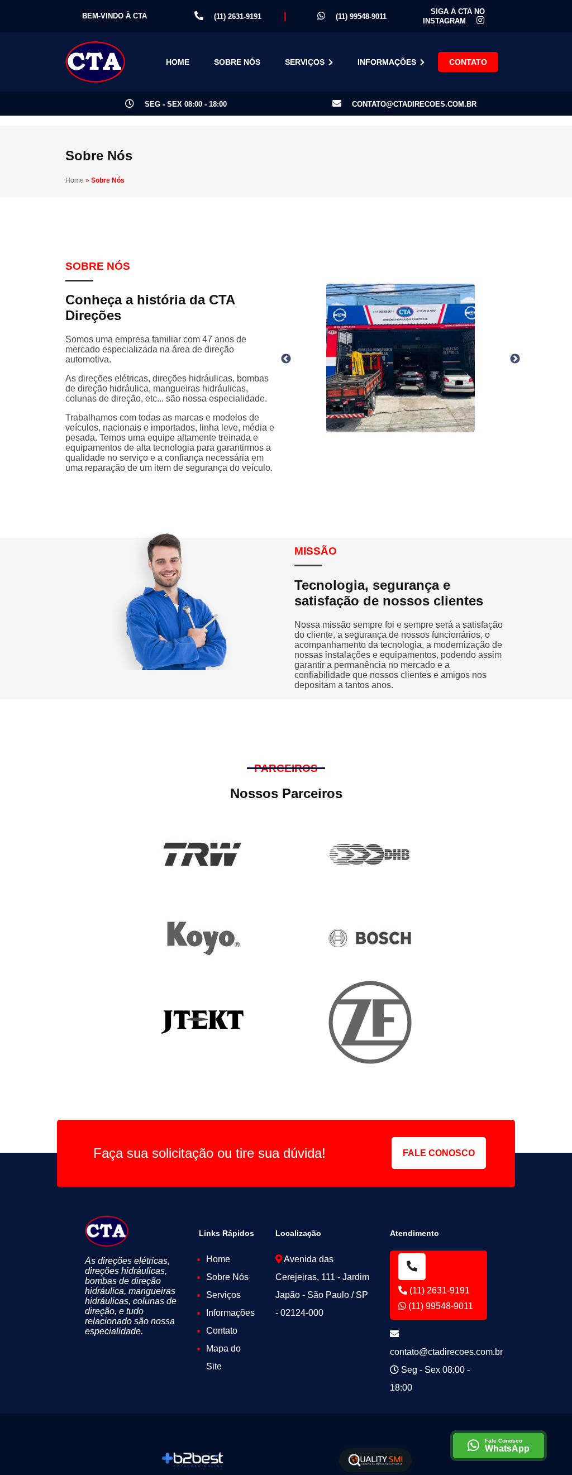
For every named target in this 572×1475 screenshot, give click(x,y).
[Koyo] (202, 938)
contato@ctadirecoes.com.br (413, 104)
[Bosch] (370, 938)
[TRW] (202, 854)
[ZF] (370, 1022)
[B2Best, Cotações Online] (193, 1460)
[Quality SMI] (375, 1460)
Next (515, 359)
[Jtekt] (202, 1022)
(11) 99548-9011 (360, 16)
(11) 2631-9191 (236, 16)
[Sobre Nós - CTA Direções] (95, 62)
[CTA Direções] (107, 1230)
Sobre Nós (237, 62)
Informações (388, 62)
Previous (286, 359)
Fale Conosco (439, 1153)
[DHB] (370, 854)
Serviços (306, 62)
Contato (468, 62)
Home (177, 62)
